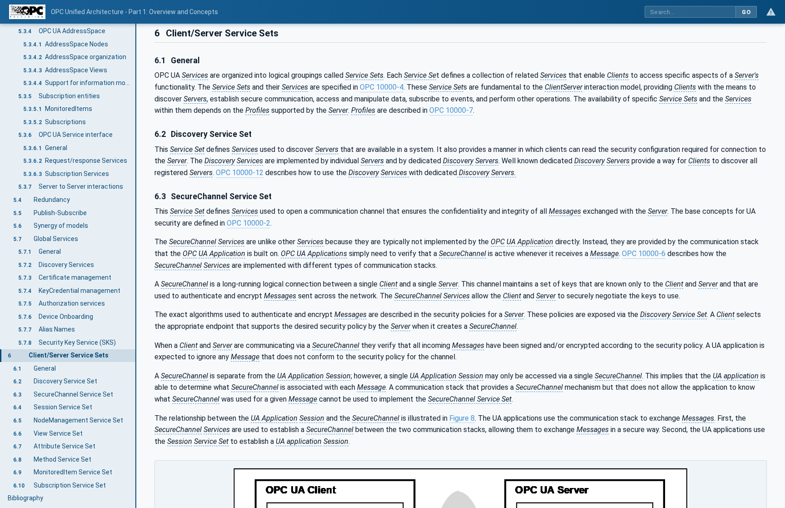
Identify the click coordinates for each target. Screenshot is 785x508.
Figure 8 (462, 418)
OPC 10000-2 (248, 223)
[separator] (136, 266)
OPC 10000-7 (451, 110)
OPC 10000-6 (644, 253)
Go (746, 12)
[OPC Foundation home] (27, 12)
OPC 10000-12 (239, 172)
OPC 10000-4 (381, 87)
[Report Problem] (771, 12)
